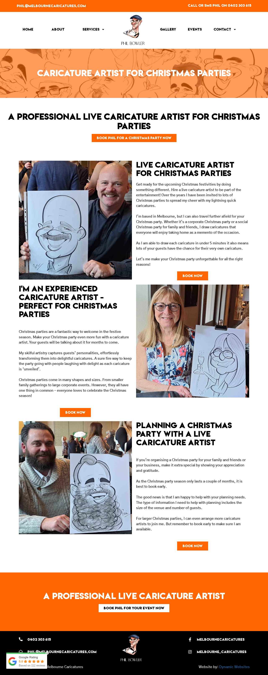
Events (195, 29)
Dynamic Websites (234, 667)
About (58, 29)
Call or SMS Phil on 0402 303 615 (219, 5)
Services (90, 29)
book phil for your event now (134, 608)
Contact (222, 29)
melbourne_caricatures (221, 651)
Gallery (168, 29)
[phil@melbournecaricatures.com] (21, 652)
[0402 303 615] (21, 639)
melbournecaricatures (221, 639)
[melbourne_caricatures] (190, 652)
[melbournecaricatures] (190, 640)
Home (28, 29)
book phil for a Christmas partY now (134, 138)
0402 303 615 (39, 639)
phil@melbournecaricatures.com (51, 6)
